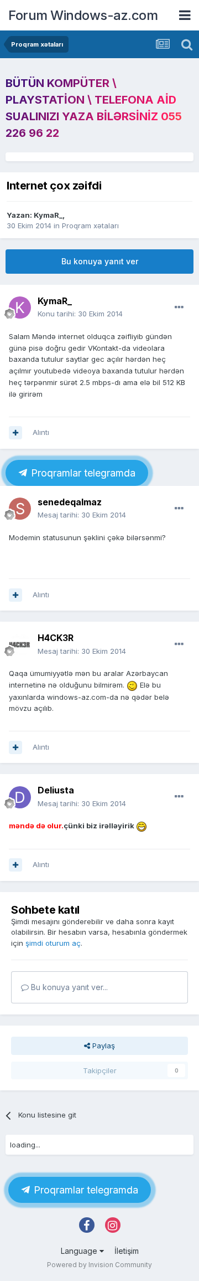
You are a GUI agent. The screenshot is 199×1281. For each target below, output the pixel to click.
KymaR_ (48, 215)
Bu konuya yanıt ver (99, 261)
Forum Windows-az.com (83, 15)
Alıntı (41, 432)
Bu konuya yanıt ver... (68, 987)
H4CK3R (56, 637)
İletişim (126, 1251)
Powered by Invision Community (99, 1264)
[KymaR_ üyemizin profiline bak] (20, 307)
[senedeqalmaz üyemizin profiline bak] (20, 509)
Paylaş (102, 1045)
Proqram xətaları (90, 225)
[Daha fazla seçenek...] (179, 307)
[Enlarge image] (132, 684)
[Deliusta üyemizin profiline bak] (20, 797)
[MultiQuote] (15, 432)
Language (80, 1251)
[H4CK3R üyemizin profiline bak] (20, 645)
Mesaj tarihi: (82, 514)
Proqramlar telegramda (81, 473)
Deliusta (56, 790)
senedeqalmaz (70, 502)
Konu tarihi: (80, 313)
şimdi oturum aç (53, 943)
